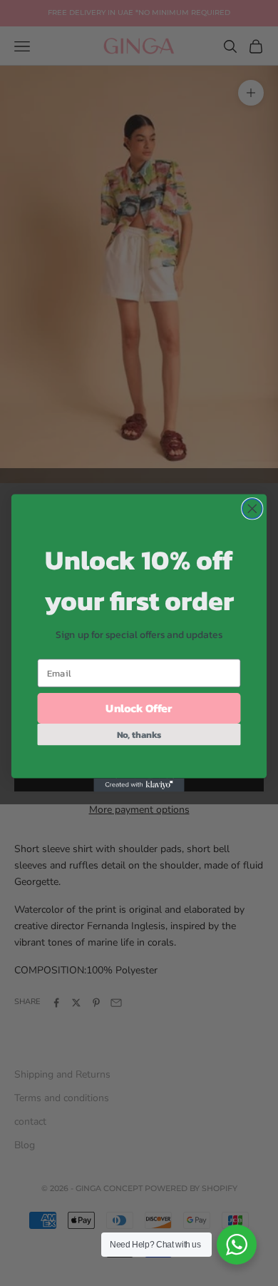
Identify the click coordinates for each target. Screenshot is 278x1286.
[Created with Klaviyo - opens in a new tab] (138, 784)
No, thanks (139, 734)
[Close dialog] (252, 509)
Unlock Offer (138, 708)
